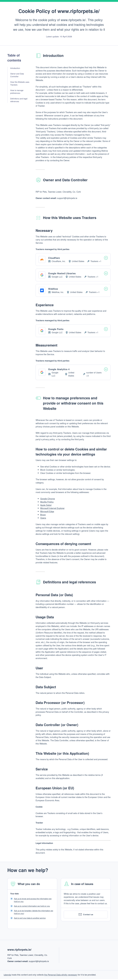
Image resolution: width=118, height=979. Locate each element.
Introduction (15, 68)
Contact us (88, 914)
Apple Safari (46, 505)
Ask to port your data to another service (30, 918)
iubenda (7, 974)
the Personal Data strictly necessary (60, 974)
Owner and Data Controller (17, 75)
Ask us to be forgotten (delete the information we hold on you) (33, 912)
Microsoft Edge (47, 511)
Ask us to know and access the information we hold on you (33, 900)
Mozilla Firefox (47, 501)
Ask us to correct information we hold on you (32, 906)
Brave (43, 514)
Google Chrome (47, 498)
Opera (43, 517)
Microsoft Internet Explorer (52, 508)
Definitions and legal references (18, 100)
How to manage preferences (16, 91)
